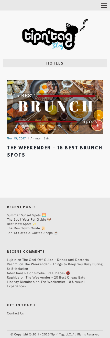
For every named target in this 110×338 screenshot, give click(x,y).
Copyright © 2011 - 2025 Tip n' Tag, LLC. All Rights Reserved (57, 334)
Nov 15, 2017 (16, 138)
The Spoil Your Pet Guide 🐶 (29, 219)
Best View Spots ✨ (22, 223)
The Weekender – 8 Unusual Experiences (46, 283)
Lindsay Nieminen (21, 281)
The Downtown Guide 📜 (26, 228)
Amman (36, 138)
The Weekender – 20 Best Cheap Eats (55, 277)
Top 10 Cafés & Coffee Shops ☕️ (32, 232)
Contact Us (15, 313)
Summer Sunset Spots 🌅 (26, 215)
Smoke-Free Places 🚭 (52, 273)
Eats (46, 138)
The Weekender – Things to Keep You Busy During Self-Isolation (55, 266)
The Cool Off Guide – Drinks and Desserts (55, 259)
